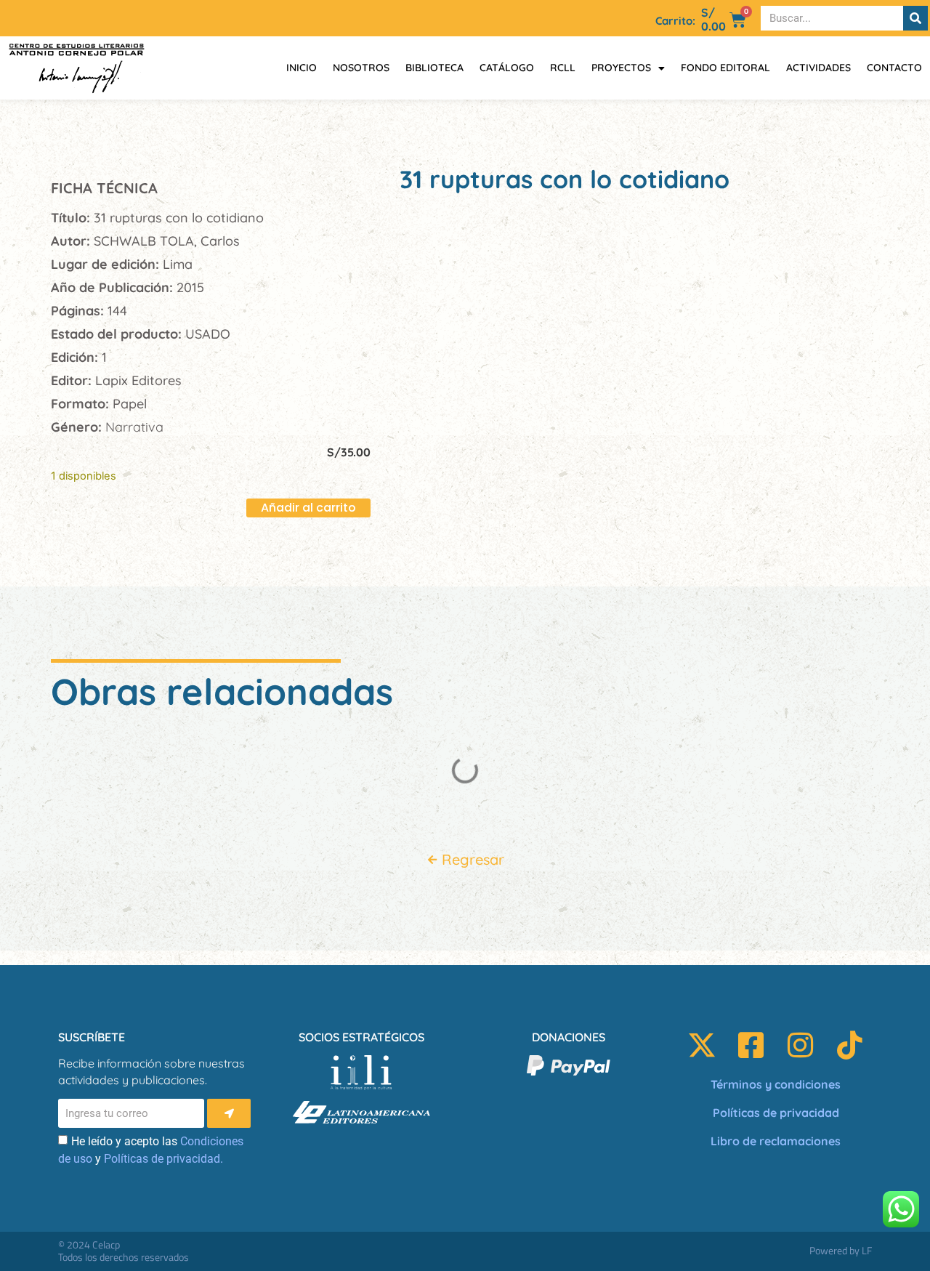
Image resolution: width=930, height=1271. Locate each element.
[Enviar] (229, 1113)
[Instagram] (800, 1045)
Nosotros (361, 67)
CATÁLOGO (507, 67)
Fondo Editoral (725, 67)
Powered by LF (840, 1250)
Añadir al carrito (308, 507)
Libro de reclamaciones (776, 1141)
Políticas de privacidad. (163, 1159)
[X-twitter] (701, 1045)
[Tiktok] (850, 1045)
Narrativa (134, 427)
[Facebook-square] (751, 1045)
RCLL (562, 67)
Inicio (301, 67)
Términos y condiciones (776, 1084)
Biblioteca (434, 67)
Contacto (894, 67)
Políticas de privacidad (776, 1112)
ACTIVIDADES (818, 67)
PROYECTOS (621, 67)
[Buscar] (915, 18)
